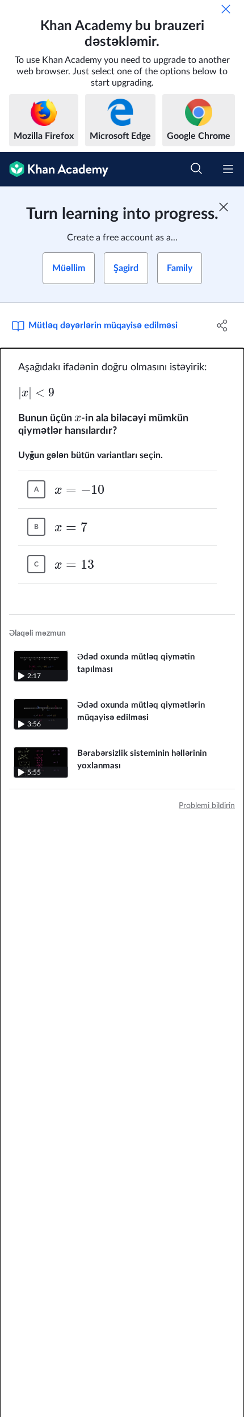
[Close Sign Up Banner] (223, 207)
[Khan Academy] (54, 169)
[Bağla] (226, 9)
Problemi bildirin (207, 806)
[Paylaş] (223, 325)
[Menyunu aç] (228, 169)
